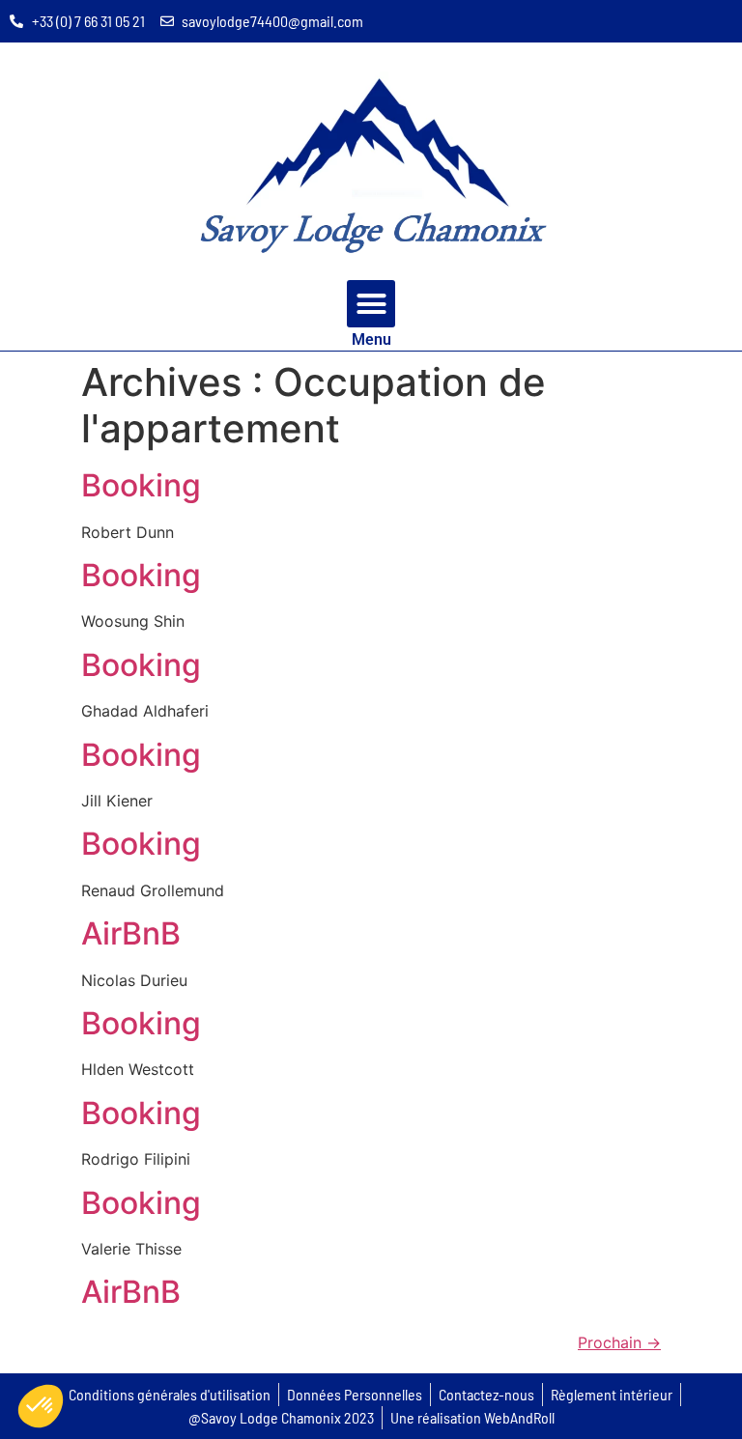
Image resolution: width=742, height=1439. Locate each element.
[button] (371, 304)
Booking (141, 485)
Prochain (619, 1342)
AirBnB (131, 933)
